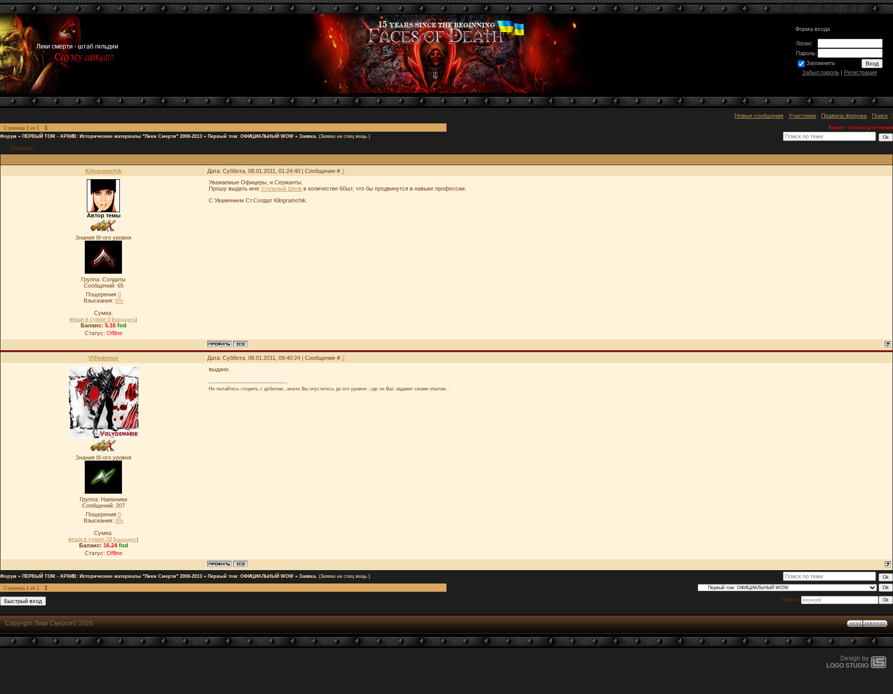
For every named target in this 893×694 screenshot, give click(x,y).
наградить (124, 319)
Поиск (880, 116)
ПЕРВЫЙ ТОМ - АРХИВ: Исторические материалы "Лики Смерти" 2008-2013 (112, 136)
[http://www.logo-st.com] (878, 666)
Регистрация (860, 72)
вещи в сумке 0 (90, 319)
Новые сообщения (759, 116)
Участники (802, 116)
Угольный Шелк (281, 188)
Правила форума (844, 116)
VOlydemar (103, 358)
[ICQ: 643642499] (240, 344)
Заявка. (308, 136)
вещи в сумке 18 (90, 539)
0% (119, 300)
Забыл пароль (820, 72)
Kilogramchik (103, 171)
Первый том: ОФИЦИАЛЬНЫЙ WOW (251, 136)
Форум (8, 136)
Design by (847, 662)
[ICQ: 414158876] (240, 564)
